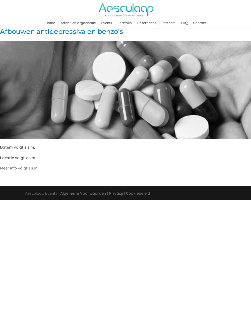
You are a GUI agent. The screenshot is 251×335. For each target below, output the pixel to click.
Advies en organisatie (78, 23)
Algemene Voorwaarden (83, 193)
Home (50, 23)
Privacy (116, 193)
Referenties (146, 23)
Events (106, 23)
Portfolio (124, 23)
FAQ (184, 23)
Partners (169, 23)
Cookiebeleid (138, 193)
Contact (199, 23)
